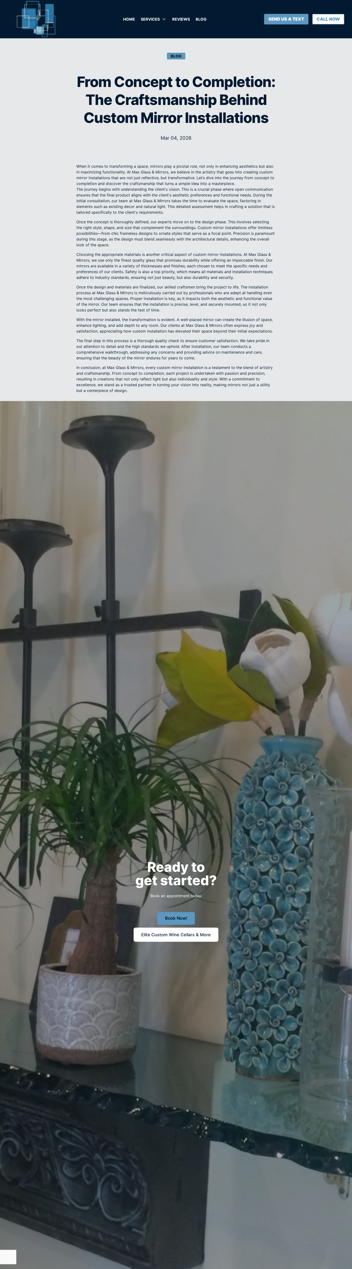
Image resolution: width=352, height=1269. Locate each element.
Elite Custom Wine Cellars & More (176, 934)
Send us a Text (286, 19)
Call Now (328, 19)
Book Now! (176, 918)
